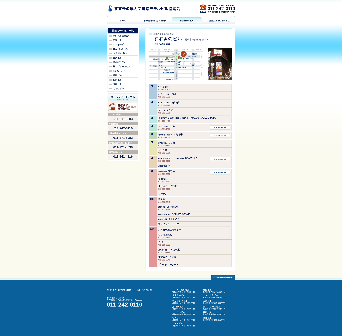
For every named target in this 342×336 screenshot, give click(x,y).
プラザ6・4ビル (120, 53)
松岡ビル (117, 80)
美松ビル (117, 75)
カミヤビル (118, 88)
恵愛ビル (117, 40)
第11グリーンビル (121, 66)
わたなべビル (119, 71)
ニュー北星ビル (120, 49)
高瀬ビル (117, 84)
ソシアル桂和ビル (121, 36)
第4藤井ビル (119, 62)
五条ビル (117, 58)
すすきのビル (119, 44)
